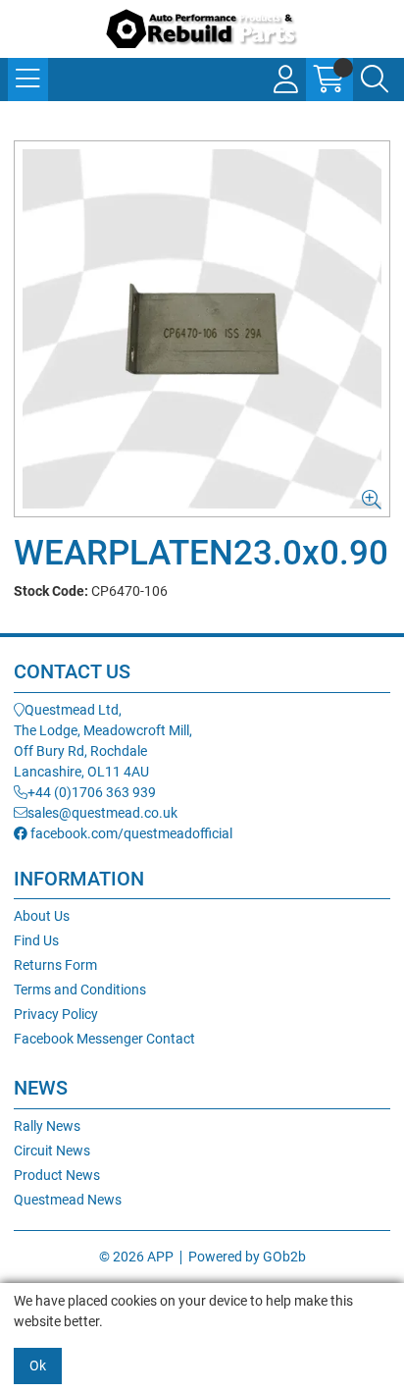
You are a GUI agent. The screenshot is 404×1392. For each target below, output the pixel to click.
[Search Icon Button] (374, 79)
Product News (57, 1175)
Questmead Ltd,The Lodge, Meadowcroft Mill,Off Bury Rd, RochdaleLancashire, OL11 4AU (103, 740)
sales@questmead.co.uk (102, 813)
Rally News (47, 1126)
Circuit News (52, 1150)
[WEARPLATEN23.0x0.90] (202, 328)
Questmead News (68, 1199)
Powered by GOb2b (247, 1256)
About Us (42, 916)
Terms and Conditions (80, 989)
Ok (37, 1365)
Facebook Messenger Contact (104, 1038)
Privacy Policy (56, 1014)
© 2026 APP (136, 1256)
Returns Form (55, 965)
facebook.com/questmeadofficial (129, 833)
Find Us (36, 940)
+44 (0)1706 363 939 (91, 792)
